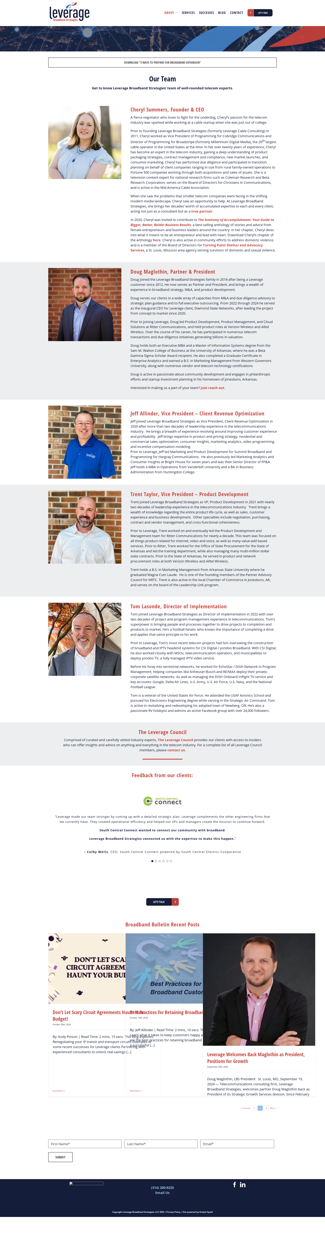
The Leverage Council (175, 740)
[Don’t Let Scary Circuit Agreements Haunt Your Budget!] (104, 968)
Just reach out (212, 387)
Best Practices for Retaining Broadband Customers (179, 1012)
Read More (58, 1090)
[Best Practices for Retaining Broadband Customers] (182, 968)
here (157, 240)
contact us (176, 750)
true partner (201, 211)
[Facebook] (234, 1184)
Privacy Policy (173, 1212)
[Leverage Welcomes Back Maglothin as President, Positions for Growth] (259, 989)
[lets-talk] (162, 899)
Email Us (162, 1192)
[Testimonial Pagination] (152, 861)
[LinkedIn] (242, 1184)
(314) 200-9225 (162, 1187)
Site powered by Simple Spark (198, 1212)
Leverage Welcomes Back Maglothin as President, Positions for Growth (256, 1057)
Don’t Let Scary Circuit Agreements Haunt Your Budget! (98, 1015)
